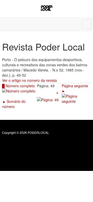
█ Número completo (18, 85)
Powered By (25, 143)
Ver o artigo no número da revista (29, 80)
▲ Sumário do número (14, 104)
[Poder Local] (46, 8)
